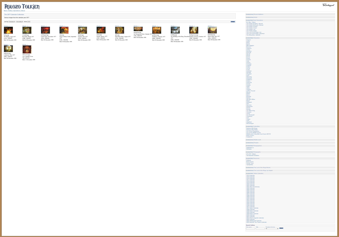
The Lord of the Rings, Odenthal (255, 33)
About (23, 10)
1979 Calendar (250, 182)
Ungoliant (249, 122)
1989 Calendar (250, 196)
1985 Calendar (250, 191)
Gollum (248, 81)
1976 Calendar (250, 178)
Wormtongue (250, 123)
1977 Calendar (250, 179)
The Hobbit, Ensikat (251, 26)
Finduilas (248, 64)
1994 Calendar (250, 202)
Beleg (248, 42)
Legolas (248, 89)
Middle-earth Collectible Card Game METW (258, 134)
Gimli (247, 75)
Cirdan (248, 49)
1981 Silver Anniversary (253, 186)
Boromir (248, 47)
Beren (248, 44)
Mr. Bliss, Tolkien (251, 22)
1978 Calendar (250, 181)
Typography (249, 164)
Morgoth (248, 96)
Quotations (17, 10)
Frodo (248, 69)
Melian (248, 93)
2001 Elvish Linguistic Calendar (255, 218)
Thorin (248, 113)
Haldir (248, 86)
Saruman (249, 105)
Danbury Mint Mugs (251, 128)
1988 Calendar (250, 195)
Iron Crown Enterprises (252, 131)
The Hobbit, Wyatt (251, 30)
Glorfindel (249, 78)
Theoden (248, 112)
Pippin (248, 100)
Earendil (248, 52)
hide (251, 20)
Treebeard (249, 116)
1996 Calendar (250, 205)
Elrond (248, 55)
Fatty (247, 61)
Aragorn (248, 40)
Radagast (249, 102)
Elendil (248, 54)
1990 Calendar (250, 198)
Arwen (248, 41)
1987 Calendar (250, 194)
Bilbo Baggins (250, 45)
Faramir (248, 59)
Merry (248, 95)
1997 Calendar (250, 206)
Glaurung (249, 76)
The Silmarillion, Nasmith (253, 35)
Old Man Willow (250, 99)
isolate (248, 14)
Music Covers (250, 135)
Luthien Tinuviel (250, 91)
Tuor (247, 117)
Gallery (10, 10)
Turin (247, 120)
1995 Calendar (250, 203)
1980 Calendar (250, 184)
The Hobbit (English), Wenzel (254, 23)
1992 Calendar (250, 201)
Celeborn (249, 48)
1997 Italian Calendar (252, 208)
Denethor (249, 51)
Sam (247, 103)
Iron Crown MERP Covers (253, 132)
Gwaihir (248, 85)
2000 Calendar (250, 215)
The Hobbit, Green (251, 28)
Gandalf (248, 72)
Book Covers (250, 161)
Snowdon (249, 149)
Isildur (248, 88)
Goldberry (249, 79)
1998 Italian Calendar (252, 211)
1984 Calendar (250, 189)
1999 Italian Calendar (252, 213)
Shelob (248, 107)
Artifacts (248, 160)
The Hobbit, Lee (250, 29)
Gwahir (248, 83)
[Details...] (6, 26)
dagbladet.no (250, 147)
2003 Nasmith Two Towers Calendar (256, 222)
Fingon (248, 66)
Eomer (248, 57)
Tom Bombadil (250, 115)
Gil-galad (248, 74)
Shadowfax (249, 106)
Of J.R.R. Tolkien (251, 154)
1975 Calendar (250, 177)
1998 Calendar (250, 209)
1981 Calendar (250, 185)
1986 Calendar (250, 192)
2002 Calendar (250, 219)
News (5, 10)
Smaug (248, 109)
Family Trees (250, 163)
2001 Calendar (250, 216)
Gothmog (249, 82)
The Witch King (250, 110)
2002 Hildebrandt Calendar (253, 220)
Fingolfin (248, 65)
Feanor (248, 62)
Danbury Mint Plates (252, 129)
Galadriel (248, 71)
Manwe (248, 92)
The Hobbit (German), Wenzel (254, 25)
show (251, 14)
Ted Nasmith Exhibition (252, 155)
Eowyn (248, 58)
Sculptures (249, 137)
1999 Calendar (250, 212)
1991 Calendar (250, 199)
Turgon (248, 119)
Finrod (248, 68)
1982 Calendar (250, 188)
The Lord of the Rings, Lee (253, 32)
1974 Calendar (250, 175)
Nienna (248, 98)
